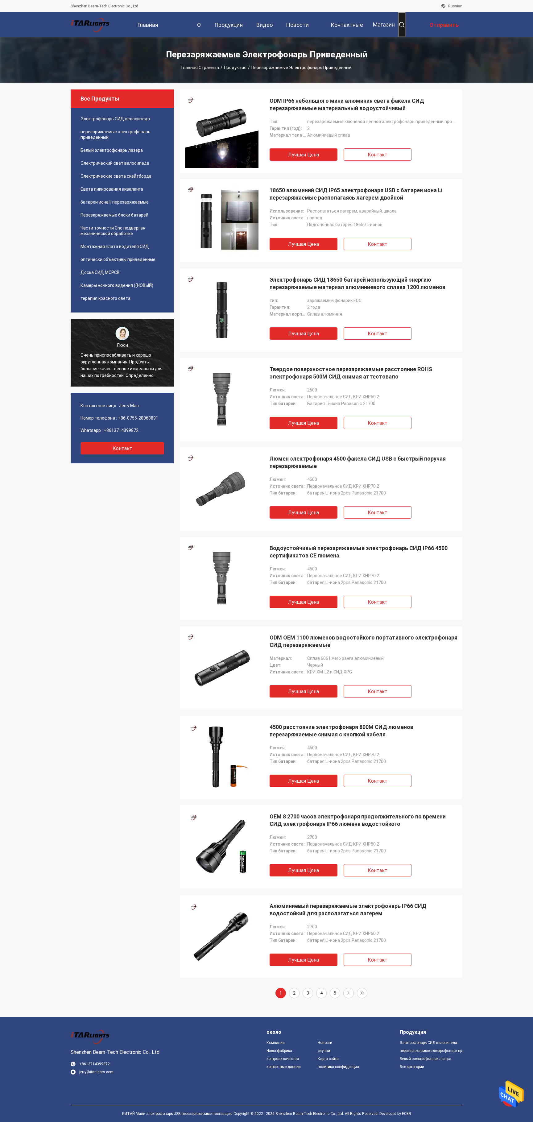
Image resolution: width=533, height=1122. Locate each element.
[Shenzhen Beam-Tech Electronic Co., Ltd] (91, 24)
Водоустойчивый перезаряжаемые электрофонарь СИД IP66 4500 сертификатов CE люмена (359, 552)
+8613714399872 (121, 430)
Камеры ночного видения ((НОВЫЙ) (117, 285)
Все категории (412, 1067)
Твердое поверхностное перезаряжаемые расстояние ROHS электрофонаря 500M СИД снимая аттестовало (351, 373)
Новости (325, 1043)
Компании (275, 1043)
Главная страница (200, 67)
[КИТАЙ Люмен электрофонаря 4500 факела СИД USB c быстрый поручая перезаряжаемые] (221, 488)
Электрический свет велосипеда (115, 163)
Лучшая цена (303, 155)
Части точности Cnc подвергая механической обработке (113, 231)
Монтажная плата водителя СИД (115, 246)
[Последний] (362, 993)
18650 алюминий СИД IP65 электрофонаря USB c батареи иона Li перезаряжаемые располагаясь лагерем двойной (356, 194)
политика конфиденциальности (338, 1067)
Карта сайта (328, 1059)
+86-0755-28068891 (138, 418)
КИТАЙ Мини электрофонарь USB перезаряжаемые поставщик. (177, 1114)
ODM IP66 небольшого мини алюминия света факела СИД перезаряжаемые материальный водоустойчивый (347, 104)
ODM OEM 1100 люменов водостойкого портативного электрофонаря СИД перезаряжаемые (363, 641)
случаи (324, 1051)
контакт (122, 448)
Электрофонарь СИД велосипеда (115, 118)
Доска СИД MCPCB (100, 272)
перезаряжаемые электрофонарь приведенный (116, 134)
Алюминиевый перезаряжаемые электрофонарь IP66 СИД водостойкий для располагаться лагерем (348, 910)
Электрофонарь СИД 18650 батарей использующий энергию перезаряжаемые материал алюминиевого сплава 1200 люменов (357, 283)
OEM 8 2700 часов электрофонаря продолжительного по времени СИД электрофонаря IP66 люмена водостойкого (358, 820)
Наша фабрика (279, 1051)
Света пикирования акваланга (112, 189)
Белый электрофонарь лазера (112, 150)
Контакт (377, 155)
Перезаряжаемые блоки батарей (114, 215)
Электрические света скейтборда (116, 176)
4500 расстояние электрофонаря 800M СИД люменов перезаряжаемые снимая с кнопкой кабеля (341, 731)
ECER (406, 1114)
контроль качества (282, 1059)
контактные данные (283, 1067)
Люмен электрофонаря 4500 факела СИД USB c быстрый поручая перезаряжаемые (358, 462)
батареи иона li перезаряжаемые (115, 202)
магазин (384, 24)
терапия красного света (105, 298)
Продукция (235, 67)
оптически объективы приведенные (118, 259)
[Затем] (348, 993)
